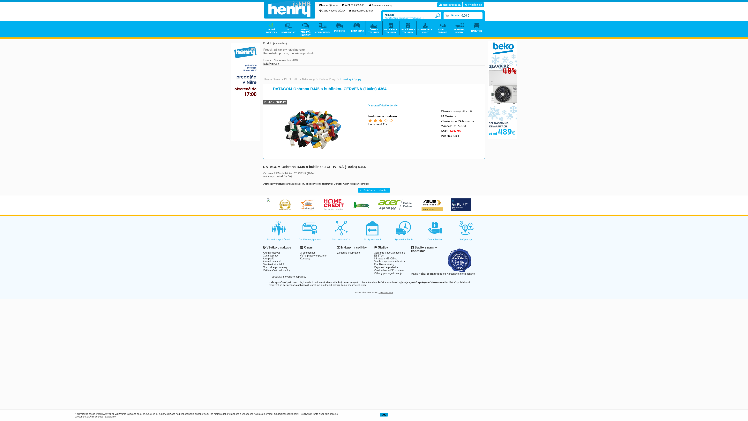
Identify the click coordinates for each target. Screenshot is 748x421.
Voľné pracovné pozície (313, 255)
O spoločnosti (308, 252)
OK (384, 414)
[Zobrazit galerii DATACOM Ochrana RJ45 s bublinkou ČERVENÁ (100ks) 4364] (313, 158)
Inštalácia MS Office (385, 258)
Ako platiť (268, 258)
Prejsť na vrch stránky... (375, 190)
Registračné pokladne (386, 267)
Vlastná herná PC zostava (389, 270)
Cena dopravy (271, 255)
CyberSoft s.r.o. (386, 292)
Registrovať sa (451, 4)
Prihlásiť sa (474, 4)
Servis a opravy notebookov (390, 261)
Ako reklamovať (272, 261)
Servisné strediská (273, 264)
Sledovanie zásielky (362, 10)
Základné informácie (348, 252)
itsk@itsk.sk (271, 63)
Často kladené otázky (333, 10)
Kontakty (305, 258)
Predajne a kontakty (382, 5)
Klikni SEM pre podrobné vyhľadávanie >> (404, 18)
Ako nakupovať (271, 252)
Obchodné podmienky (275, 267)
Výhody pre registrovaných (389, 273)
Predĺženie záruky (384, 264)
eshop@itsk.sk (330, 5)
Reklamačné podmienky (276, 270)
